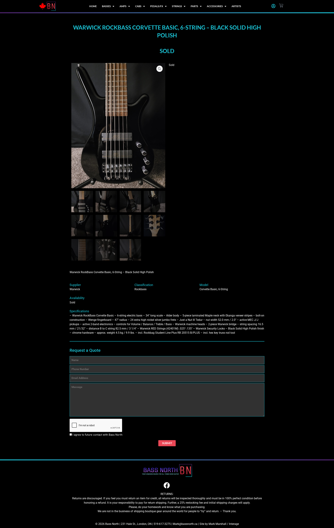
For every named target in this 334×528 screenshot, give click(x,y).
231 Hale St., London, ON (136, 524)
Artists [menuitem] (236, 6)
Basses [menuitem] (106, 6)
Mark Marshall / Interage (224, 524)
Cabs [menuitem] (138, 6)
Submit (167, 443)
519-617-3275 (162, 524)
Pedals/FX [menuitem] (156, 6)
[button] (159, 69)
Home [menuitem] (93, 6)
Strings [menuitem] (177, 6)
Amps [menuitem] (123, 6)
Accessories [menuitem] (215, 6)
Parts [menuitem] (194, 6)
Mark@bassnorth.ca (185, 524)
